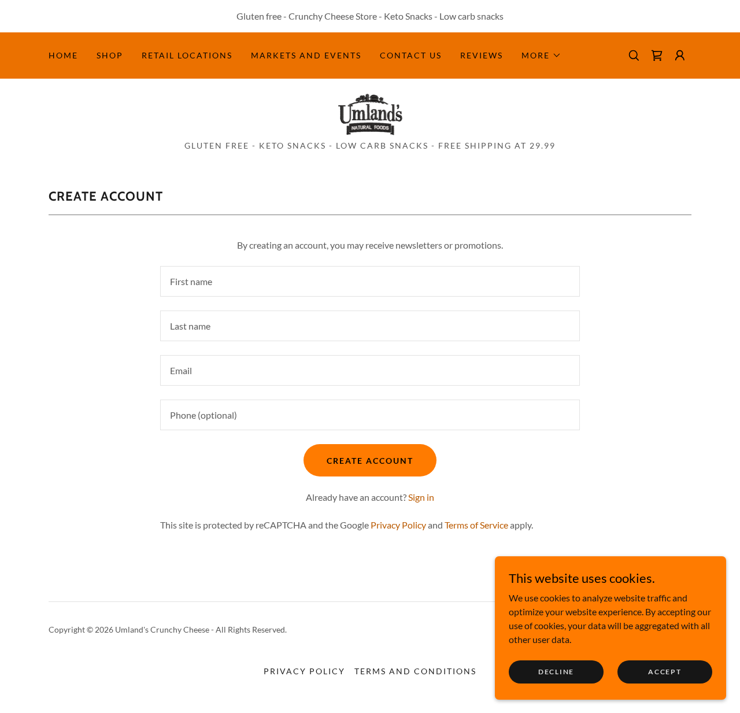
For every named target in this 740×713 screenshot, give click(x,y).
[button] (541, 55)
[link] (370, 113)
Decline (556, 671)
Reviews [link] (481, 55)
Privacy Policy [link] (398, 524)
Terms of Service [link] (476, 524)
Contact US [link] (411, 55)
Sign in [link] (421, 497)
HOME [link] (63, 55)
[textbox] (369, 281)
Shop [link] (110, 55)
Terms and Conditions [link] (415, 671)
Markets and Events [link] (306, 55)
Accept (664, 671)
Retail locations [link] (187, 55)
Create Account (370, 461)
